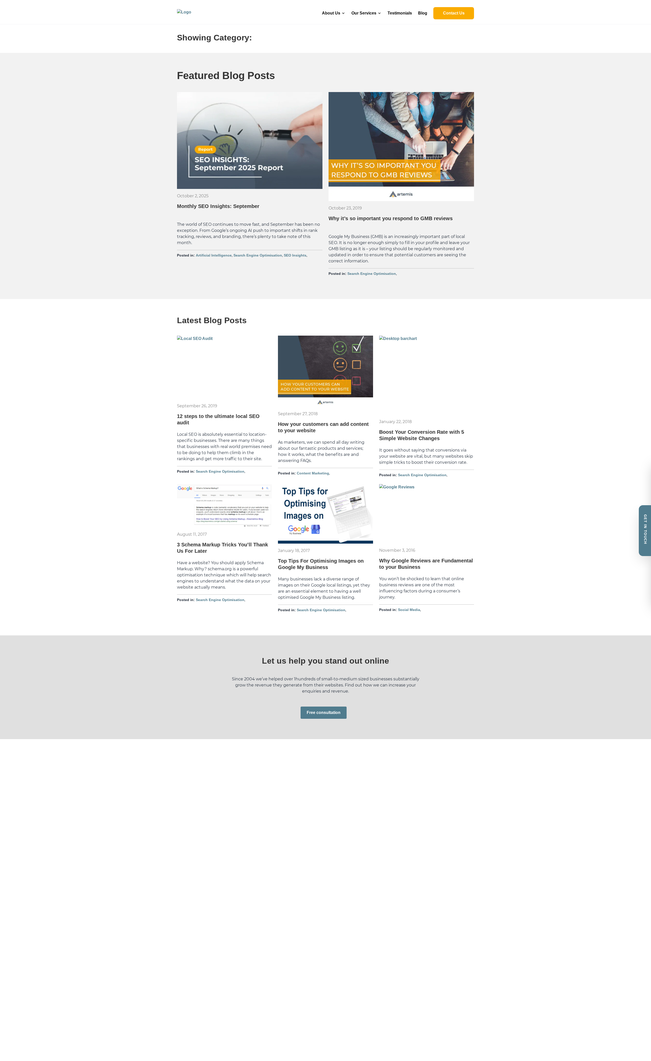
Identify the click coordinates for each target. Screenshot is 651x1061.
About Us (331, 13)
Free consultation (324, 712)
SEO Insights (295, 255)
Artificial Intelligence (214, 255)
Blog (422, 13)
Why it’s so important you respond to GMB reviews (391, 218)
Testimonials (400, 13)
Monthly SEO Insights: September (218, 206)
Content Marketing (313, 473)
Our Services (363, 13)
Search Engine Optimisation (257, 255)
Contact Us (454, 13)
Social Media (409, 610)
